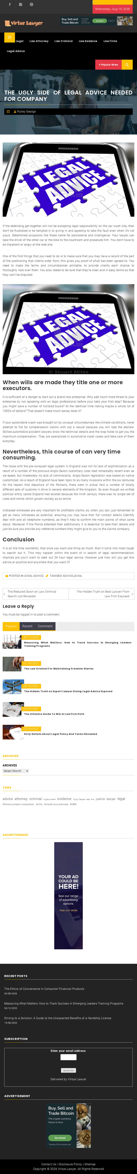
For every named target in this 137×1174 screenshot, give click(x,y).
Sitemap (90, 1164)
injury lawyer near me (83, 799)
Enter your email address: (68, 1051)
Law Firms (110, 41)
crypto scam (50, 799)
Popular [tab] (11, 626)
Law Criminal (64, 41)
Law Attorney (39, 41)
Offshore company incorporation (18, 804)
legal (78, 576)
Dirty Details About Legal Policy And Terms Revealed (60, 734)
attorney (21, 799)
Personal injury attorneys (56, 804)
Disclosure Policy (70, 1164)
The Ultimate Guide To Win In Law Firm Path (54, 714)
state (73, 804)
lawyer (111, 799)
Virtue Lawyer (77, 1079)
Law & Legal (15, 41)
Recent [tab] (27, 626)
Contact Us (48, 1164)
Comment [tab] (45, 626)
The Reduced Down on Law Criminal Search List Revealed (32, 594)
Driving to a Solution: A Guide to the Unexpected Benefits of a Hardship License (57, 1018)
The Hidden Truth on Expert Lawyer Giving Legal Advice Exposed (68, 691)
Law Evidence (88, 41)
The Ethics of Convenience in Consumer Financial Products (44, 989)
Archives (10, 765)
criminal (35, 799)
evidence (64, 799)
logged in (26, 614)
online (39, 804)
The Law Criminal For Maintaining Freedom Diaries (59, 668)
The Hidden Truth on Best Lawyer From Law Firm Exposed (103, 594)
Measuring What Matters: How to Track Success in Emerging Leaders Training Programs (63, 1003)
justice (100, 799)
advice (68, 576)
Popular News (109, 64)
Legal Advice (16, 51)
